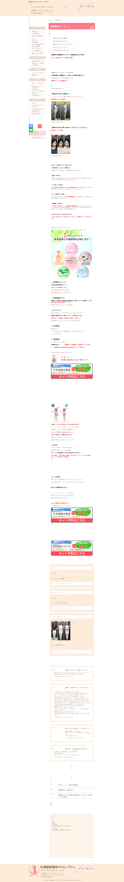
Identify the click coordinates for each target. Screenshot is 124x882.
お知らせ (34, 103)
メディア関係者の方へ (37, 50)
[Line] (33, 130)
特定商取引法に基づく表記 (38, 137)
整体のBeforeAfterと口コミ (38, 61)
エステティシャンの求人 (37, 72)
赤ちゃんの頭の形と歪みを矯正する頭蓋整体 (38, 45)
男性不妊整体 (35, 42)
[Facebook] (33, 126)
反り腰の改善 (35, 89)
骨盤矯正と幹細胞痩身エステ (38, 36)
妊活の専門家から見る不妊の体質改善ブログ (38, 110)
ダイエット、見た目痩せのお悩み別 (38, 92)
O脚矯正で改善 (35, 86)
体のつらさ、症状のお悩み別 (38, 83)
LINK (80, 880)
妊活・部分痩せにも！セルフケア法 (38, 106)
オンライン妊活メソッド (37, 48)
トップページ (51, 20)
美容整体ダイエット (36, 31)
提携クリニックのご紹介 (37, 53)
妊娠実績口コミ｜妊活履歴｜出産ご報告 (38, 64)
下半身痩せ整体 (35, 33)
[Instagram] (41, 126)
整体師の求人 (35, 75)
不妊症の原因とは (36, 95)
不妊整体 (34, 39)
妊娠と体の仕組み (36, 113)
